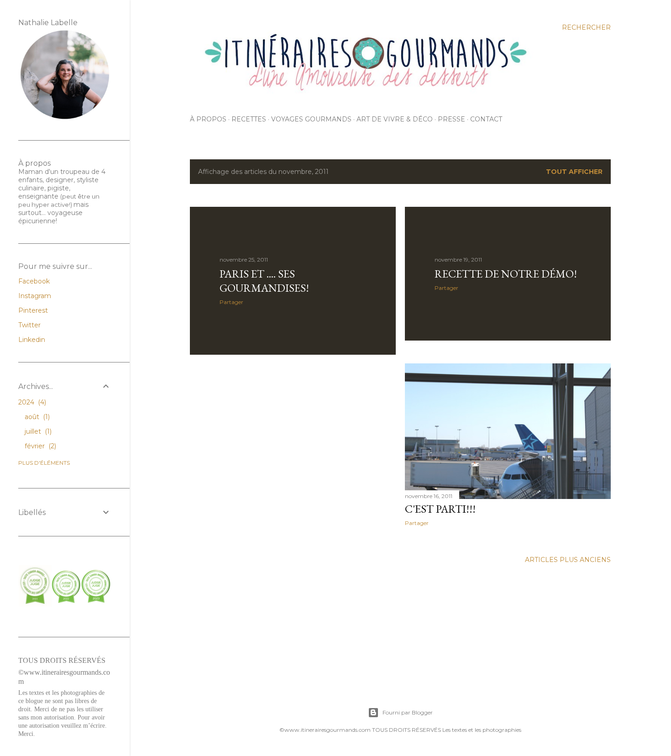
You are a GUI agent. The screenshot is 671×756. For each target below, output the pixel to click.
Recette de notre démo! (506, 274)
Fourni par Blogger (408, 712)
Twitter (29, 325)
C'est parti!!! (440, 509)
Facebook (34, 281)
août (36, 417)
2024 (31, 402)
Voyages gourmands (311, 119)
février (39, 446)
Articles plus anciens (568, 560)
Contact (486, 119)
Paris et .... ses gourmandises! (264, 281)
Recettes (248, 119)
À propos (208, 119)
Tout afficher (574, 172)
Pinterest (33, 310)
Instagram (34, 296)
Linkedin (31, 340)
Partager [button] (231, 302)
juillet (37, 431)
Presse (451, 119)
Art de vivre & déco (394, 119)
